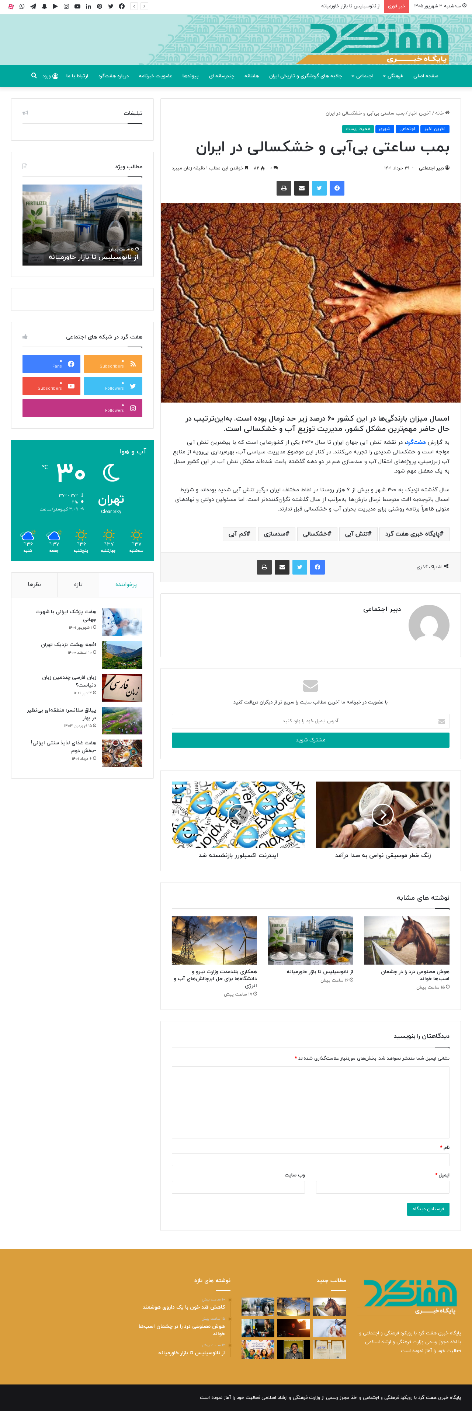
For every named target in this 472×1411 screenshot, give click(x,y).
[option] (82, 225)
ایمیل (442, 1175)
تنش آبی (356, 534)
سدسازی (274, 534)
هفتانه (251, 76)
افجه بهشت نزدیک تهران (68, 644)
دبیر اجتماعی (431, 168)
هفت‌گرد (416, 442)
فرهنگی (395, 76)
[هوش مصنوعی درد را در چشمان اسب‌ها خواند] (407, 940)
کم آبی (237, 534)
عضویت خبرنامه (155, 76)
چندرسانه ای (221, 76)
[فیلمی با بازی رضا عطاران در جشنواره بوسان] (293, 1328)
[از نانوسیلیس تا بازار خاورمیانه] (310, 940)
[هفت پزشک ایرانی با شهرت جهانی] (122, 622)
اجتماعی (364, 76)
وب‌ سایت (295, 1175)
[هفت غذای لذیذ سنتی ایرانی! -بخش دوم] (122, 753)
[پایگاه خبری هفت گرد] (236, 48)
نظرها (34, 585)
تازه (78, 585)
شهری (385, 129)
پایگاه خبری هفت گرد (412, 534)
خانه (440, 113)
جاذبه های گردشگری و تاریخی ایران (305, 76)
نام (445, 1147)
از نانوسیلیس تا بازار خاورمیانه (351, 6)
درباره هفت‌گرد (113, 76)
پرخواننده (126, 585)
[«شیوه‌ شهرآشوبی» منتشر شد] (329, 1349)
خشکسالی (315, 534)
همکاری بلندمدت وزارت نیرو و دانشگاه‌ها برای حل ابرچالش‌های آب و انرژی (215, 978)
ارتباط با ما (77, 76)
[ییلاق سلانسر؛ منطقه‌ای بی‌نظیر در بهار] (122, 720)
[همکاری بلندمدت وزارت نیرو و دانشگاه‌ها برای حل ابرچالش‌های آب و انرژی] (214, 940)
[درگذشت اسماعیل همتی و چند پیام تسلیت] (293, 1349)
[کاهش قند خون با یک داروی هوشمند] (329, 1328)
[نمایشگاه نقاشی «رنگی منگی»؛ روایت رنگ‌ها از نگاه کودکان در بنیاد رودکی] (258, 1349)
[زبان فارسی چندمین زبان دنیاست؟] (122, 688)
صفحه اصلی (425, 76)
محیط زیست (358, 129)
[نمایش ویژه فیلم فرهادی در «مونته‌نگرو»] (258, 1328)
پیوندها (191, 76)
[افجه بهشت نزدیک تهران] (122, 655)
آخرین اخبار (420, 113)
